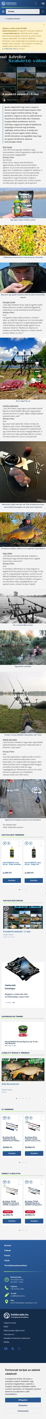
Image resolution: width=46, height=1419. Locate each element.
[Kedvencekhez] (19, 842)
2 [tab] (23, 890)
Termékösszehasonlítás (15, 1266)
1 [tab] (20, 890)
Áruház (7, 1246)
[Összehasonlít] (19, 845)
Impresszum (9, 1334)
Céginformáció (10, 1323)
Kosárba (11, 880)
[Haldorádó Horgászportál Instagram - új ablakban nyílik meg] (20, 1349)
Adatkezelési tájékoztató (14, 1330)
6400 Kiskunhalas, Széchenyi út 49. (23, 1303)
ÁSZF (6, 1327)
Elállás (6, 1342)
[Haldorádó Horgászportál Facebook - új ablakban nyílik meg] (14, 1349)
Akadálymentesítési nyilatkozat (17, 1338)
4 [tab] (26, 1099)
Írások (7, 1256)
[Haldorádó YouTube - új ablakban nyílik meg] (7, 1349)
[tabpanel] (23, 1075)
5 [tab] (29, 1099)
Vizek (7, 1261)
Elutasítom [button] (23, 1405)
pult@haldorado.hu (10, 49)
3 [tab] (26, 890)
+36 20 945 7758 (17, 1289)
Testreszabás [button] (23, 1411)
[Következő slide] (42, 890)
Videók (7, 1251)
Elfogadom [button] (23, 1400)
